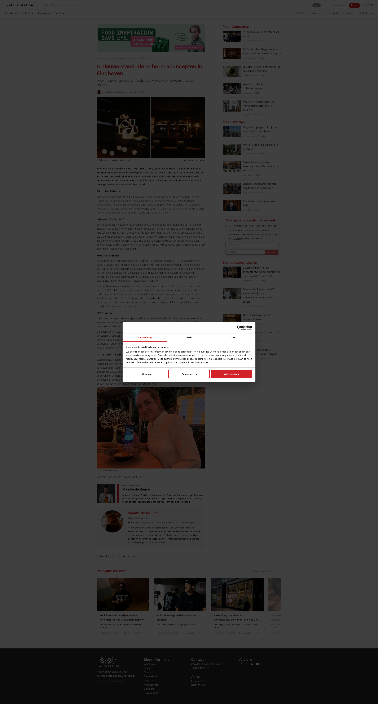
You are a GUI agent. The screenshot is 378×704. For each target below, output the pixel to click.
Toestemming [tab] (145, 337)
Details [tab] (189, 337)
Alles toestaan (231, 374)
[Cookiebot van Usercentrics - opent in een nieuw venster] (239, 327)
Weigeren (146, 374)
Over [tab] (233, 337)
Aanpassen (187, 374)
